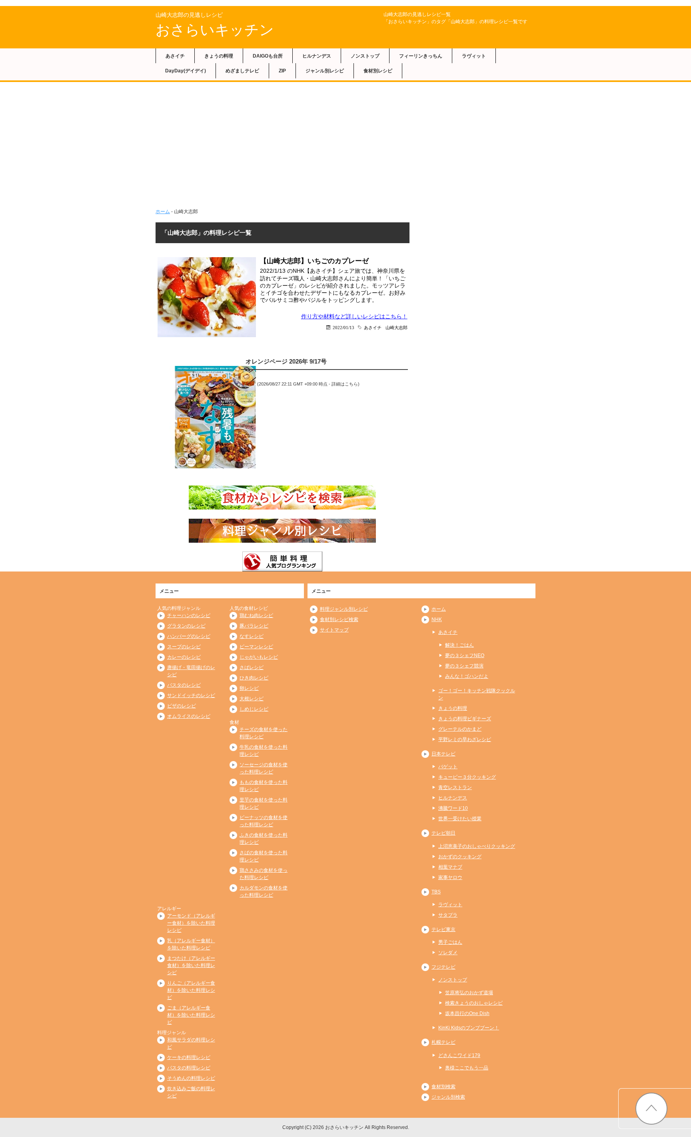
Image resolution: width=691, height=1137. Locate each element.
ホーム (163, 211)
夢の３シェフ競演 (464, 666)
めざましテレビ (242, 71)
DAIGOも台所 (268, 56)
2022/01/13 (343, 327)
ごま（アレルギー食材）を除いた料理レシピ (191, 1015)
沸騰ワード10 (453, 808)
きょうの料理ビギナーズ (464, 718)
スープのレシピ (184, 646)
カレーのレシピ (184, 657)
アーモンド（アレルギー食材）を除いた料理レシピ (191, 923)
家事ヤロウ (450, 877)
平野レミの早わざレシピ (464, 739)
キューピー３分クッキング (467, 777)
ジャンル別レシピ (325, 71)
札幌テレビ (443, 1042)
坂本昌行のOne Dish (467, 1013)
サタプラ (447, 915)
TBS (436, 892)
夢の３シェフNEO (464, 655)
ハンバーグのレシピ (188, 636)
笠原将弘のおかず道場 (469, 992)
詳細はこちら (345, 384)
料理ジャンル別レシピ (344, 609)
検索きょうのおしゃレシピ (474, 1003)
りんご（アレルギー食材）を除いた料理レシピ (191, 990)
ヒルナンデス (316, 56)
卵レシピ (249, 688)
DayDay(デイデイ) (185, 71)
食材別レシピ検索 (339, 619)
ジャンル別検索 (448, 1097)
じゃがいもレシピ (259, 657)
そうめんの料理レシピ (191, 1078)
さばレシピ (252, 667)
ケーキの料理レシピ (188, 1057)
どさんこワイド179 (459, 1055)
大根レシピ (252, 698)
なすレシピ (252, 636)
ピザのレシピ (181, 706)
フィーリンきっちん (420, 56)
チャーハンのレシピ (188, 615)
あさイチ (175, 56)
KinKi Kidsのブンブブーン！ (468, 1028)
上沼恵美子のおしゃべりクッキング (476, 846)
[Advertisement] (345, 148)
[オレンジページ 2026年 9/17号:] (215, 417)
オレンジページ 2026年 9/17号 (286, 361)
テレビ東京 (443, 929)
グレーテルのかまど (459, 729)
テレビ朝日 (443, 833)
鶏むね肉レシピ (256, 615)
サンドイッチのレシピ (191, 695)
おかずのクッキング (459, 856)
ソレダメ (447, 952)
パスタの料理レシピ (188, 1068)
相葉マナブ (450, 867)
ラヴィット (474, 56)
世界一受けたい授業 (459, 818)
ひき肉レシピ (254, 678)
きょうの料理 (218, 56)
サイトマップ (334, 630)
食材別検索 (443, 1086)
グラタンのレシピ (186, 626)
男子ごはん (450, 942)
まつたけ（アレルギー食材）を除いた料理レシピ (191, 965)
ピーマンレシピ (256, 646)
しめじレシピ (254, 709)
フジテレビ (443, 967)
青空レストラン (455, 787)
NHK (436, 619)
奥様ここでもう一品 (466, 1068)
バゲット (447, 766)
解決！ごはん (459, 645)
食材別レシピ (377, 71)
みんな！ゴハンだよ (466, 676)
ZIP (282, 71)
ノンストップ (365, 56)
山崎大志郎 (396, 327)
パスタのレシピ (184, 685)
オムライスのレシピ (188, 716)
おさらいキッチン (215, 30)
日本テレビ (443, 754)
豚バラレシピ (254, 626)
